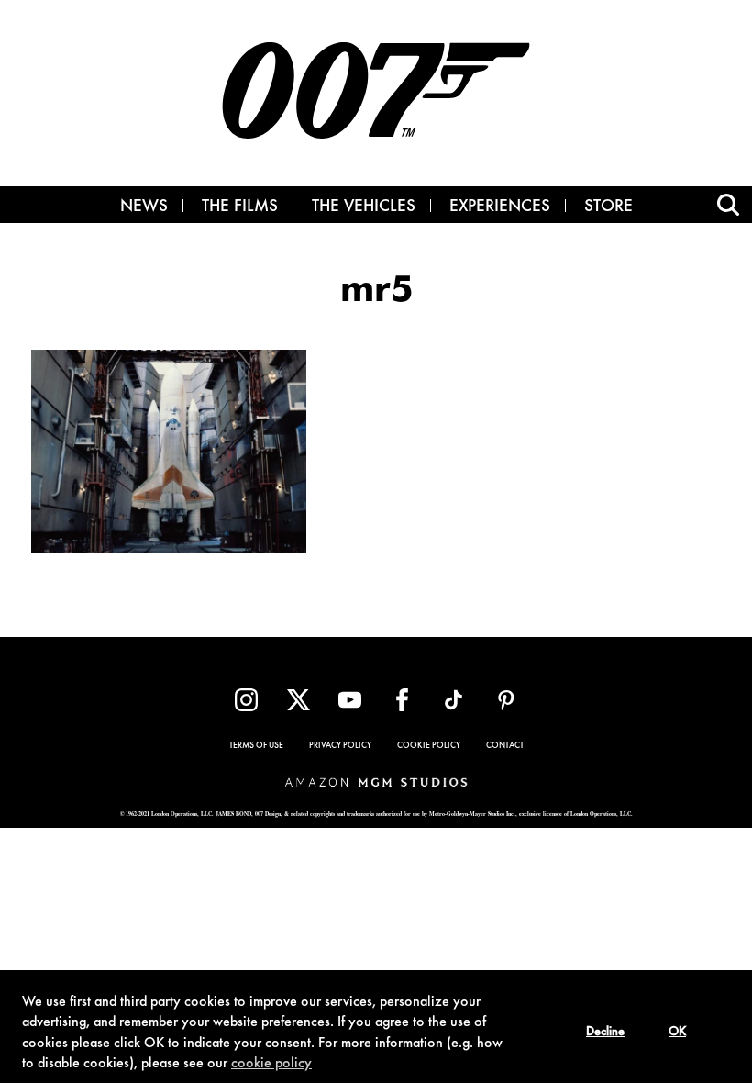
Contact (505, 746)
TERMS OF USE (256, 746)
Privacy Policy (340, 746)
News (144, 207)
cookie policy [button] (271, 1063)
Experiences (499, 207)
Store (608, 207)
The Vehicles (363, 207)
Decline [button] (605, 1032)
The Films (240, 207)
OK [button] (677, 1032)
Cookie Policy (428, 746)
